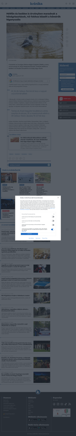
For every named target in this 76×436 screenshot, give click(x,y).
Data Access (38, 238)
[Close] (58, 198)
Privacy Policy (44, 238)
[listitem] (38, 214)
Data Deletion (31, 238)
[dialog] (38, 218)
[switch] (52, 217)
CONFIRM (29, 233)
